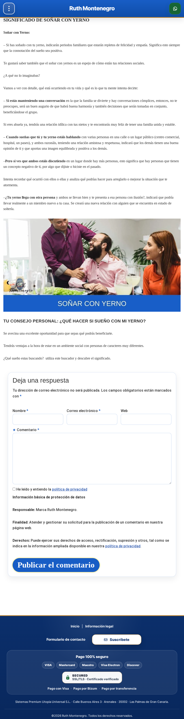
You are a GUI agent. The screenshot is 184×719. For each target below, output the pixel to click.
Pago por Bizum (85, 688)
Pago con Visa (58, 688)
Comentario (28, 430)
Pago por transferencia (119, 688)
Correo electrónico (84, 411)
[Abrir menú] (9, 8)
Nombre (20, 411)
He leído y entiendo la (51, 489)
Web (124, 411)
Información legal (99, 626)
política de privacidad (69, 489)
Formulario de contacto (65, 639)
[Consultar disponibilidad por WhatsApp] (175, 8)
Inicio (75, 626)
